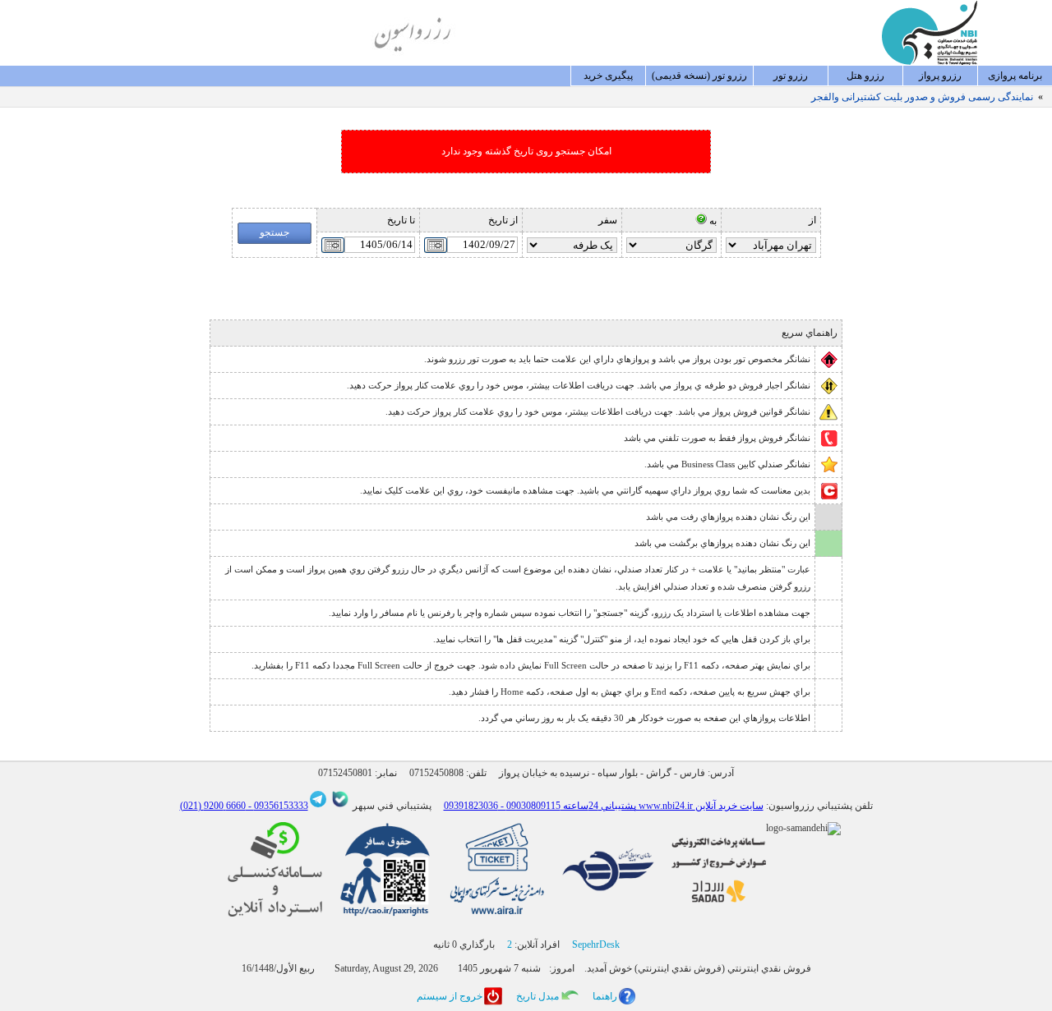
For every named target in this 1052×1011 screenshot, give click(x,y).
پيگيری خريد (608, 75)
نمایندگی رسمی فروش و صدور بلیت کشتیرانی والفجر (922, 97)
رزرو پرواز (940, 75)
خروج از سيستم (449, 996)
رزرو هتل (865, 75)
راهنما (605, 996)
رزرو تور (790, 75)
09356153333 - (277, 805)
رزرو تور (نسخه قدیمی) (699, 75)
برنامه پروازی (1015, 75)
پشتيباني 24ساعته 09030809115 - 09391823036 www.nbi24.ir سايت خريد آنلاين (604, 805)
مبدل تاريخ (537, 996)
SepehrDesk (596, 944)
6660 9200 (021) (213, 805)
